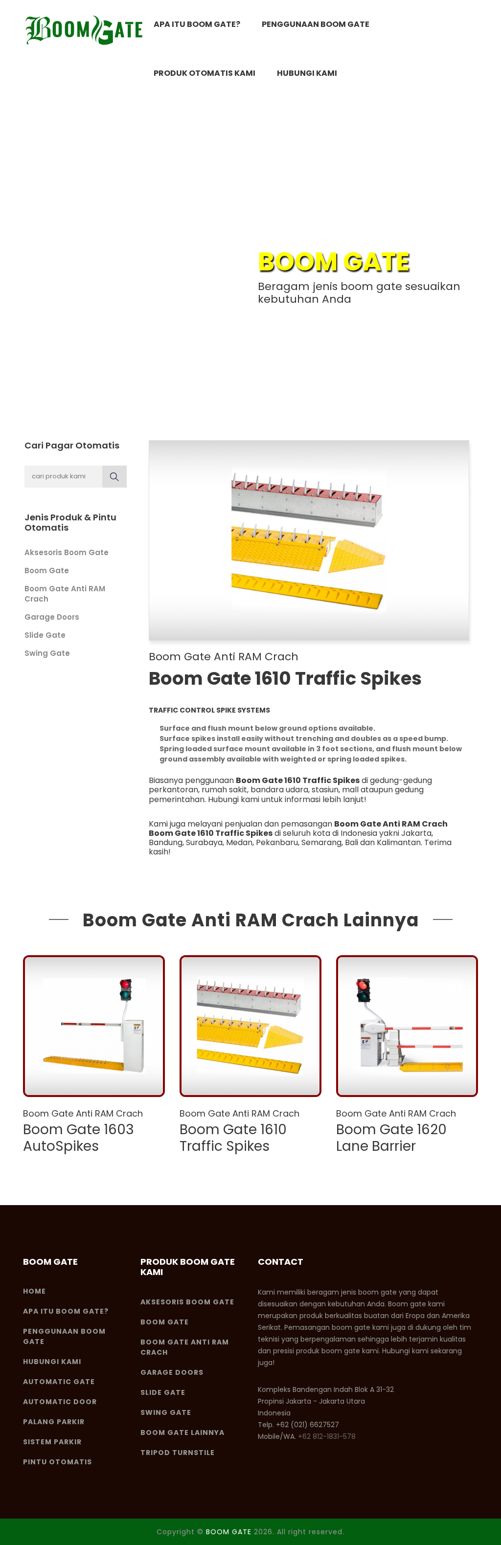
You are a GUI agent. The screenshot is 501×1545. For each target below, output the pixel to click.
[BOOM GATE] (84, 30)
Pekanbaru (277, 842)
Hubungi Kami (307, 73)
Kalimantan (399, 842)
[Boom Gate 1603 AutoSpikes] (94, 1026)
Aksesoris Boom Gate (66, 552)
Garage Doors (51, 617)
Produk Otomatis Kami (204, 73)
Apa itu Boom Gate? (197, 24)
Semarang (321, 842)
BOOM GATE (228, 1532)
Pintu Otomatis (57, 1462)
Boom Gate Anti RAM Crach (223, 656)
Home (34, 1291)
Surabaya (204, 842)
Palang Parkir (54, 1422)
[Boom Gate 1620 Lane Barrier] (407, 1026)
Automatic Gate (59, 1382)
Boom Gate (46, 570)
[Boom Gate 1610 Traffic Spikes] (250, 1026)
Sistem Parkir (52, 1442)
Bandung (165, 842)
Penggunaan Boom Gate (315, 24)
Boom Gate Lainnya (182, 1432)
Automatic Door (60, 1402)
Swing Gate (47, 653)
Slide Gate (45, 635)
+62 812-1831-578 (327, 1436)
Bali (351, 842)
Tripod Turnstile (177, 1452)
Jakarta (416, 833)
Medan (239, 842)
